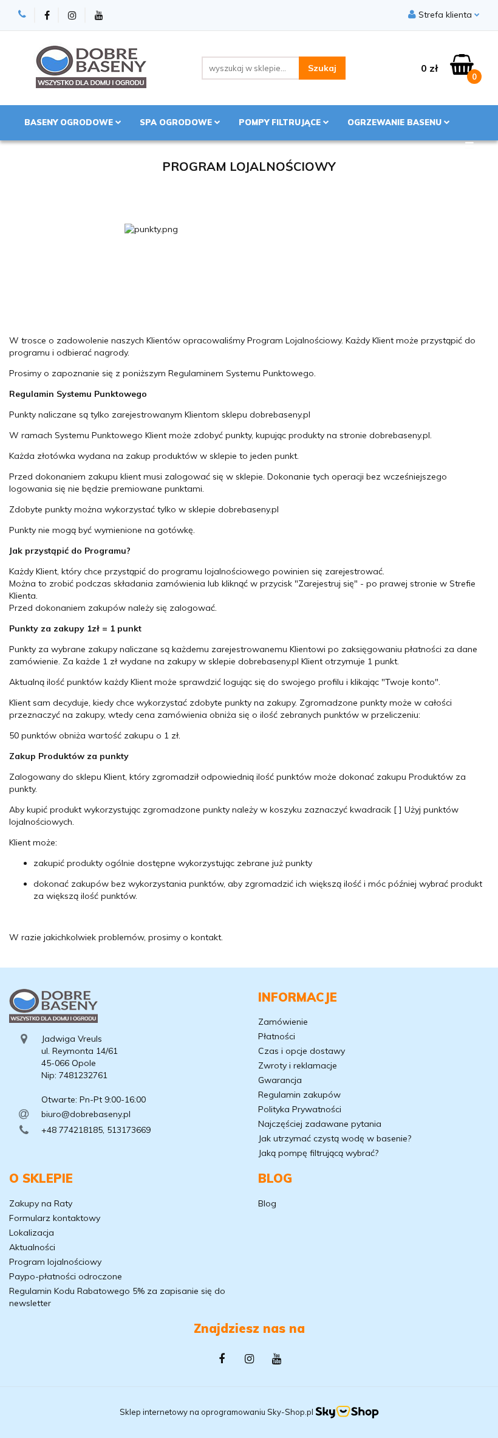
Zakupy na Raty (40, 1203)
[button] (297, 998)
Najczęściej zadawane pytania (319, 1123)
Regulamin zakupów (299, 1094)
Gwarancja (280, 1080)
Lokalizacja (31, 1232)
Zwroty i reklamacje (297, 1065)
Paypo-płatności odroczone (65, 1276)
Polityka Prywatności (299, 1109)
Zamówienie (283, 1021)
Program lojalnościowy (55, 1261)
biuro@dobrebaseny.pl (86, 1114)
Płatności (276, 1036)
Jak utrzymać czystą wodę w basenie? (334, 1138)
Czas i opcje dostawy (301, 1050)
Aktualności (32, 1247)
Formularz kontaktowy (54, 1218)
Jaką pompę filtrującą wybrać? (318, 1152)
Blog (267, 1203)
